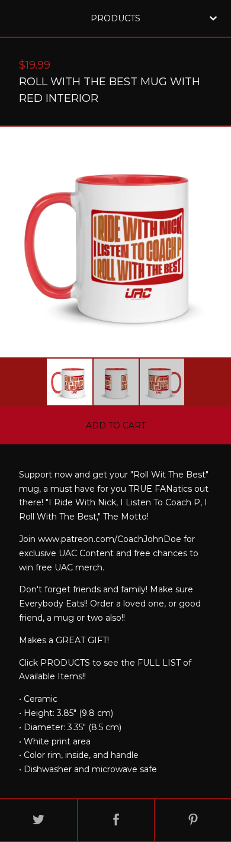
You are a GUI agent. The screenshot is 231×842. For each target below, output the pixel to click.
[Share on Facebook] (116, 820)
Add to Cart (116, 425)
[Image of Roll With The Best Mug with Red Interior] (69, 382)
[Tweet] (38, 820)
